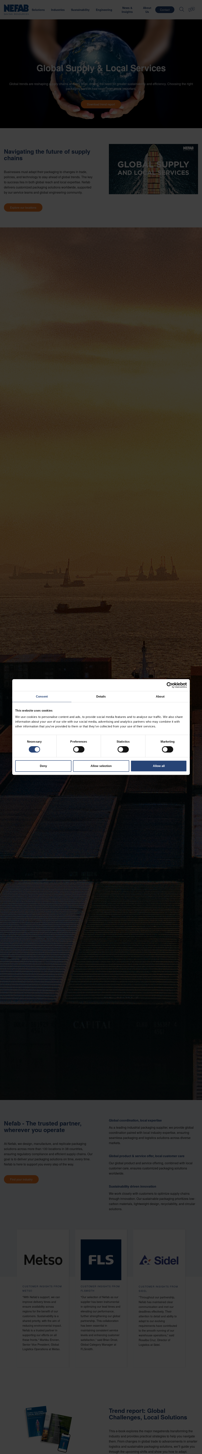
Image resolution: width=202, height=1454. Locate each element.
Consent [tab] (42, 696)
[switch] (78, 749)
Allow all (159, 766)
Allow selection (101, 766)
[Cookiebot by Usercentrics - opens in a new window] (169, 685)
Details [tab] (101, 696)
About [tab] (160, 696)
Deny (43, 766)
